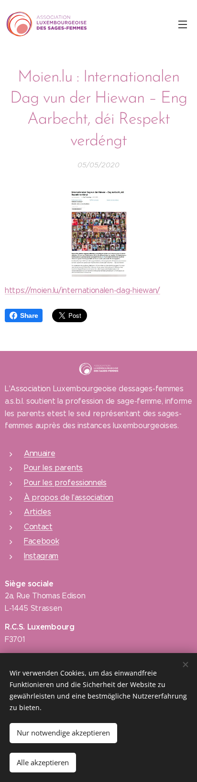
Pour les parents (53, 467)
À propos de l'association (68, 497)
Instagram (41, 555)
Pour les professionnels (65, 482)
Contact (38, 526)
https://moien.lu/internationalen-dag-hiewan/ (82, 290)
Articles (37, 511)
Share (29, 315)
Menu (182, 24)
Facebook (41, 541)
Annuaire (39, 453)
